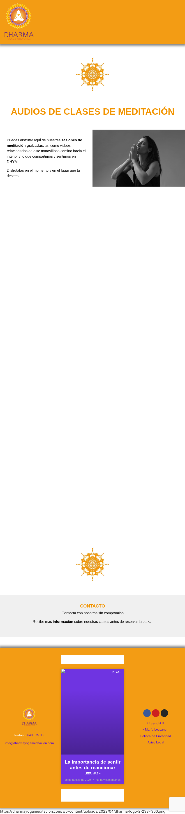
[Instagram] (164, 713)
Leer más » (93, 773)
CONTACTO (92, 605)
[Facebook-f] (147, 713)
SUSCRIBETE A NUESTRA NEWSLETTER (92, 794)
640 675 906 (36, 735)
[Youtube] (156, 713)
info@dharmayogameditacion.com (29, 743)
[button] (92, 22)
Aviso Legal (156, 742)
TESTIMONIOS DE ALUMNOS (92, 660)
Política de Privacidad (155, 736)
